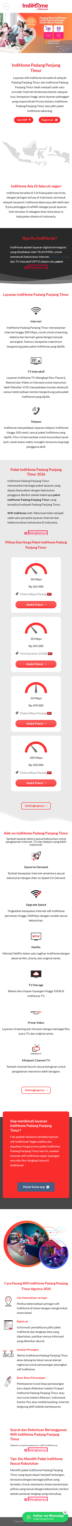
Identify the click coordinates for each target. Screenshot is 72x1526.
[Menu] (6, 6)
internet (9, 332)
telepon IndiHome (56, 427)
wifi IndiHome (33, 77)
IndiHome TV (26, 377)
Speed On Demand (53, 878)
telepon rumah (59, 256)
